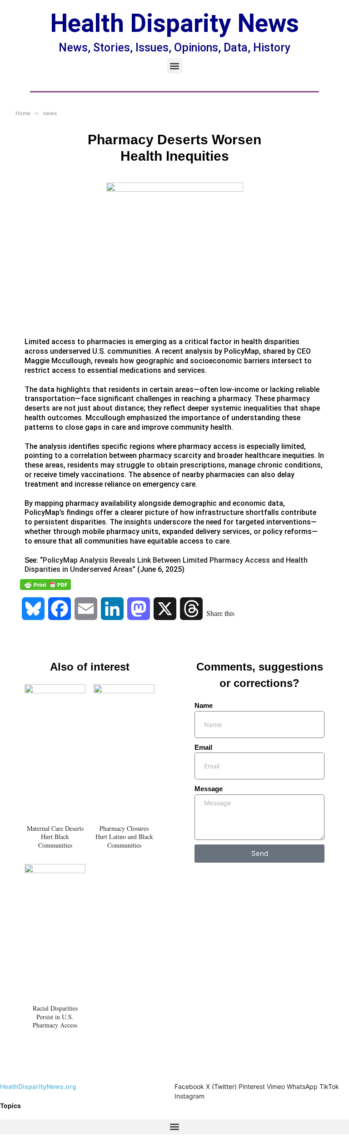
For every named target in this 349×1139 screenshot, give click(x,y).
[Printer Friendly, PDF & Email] (45, 584)
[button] (174, 65)
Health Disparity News (174, 23)
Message (208, 789)
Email (203, 747)
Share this (220, 613)
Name (203, 705)
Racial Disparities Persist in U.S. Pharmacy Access (55, 1016)
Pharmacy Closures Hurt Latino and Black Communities (124, 836)
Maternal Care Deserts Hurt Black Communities (55, 836)
